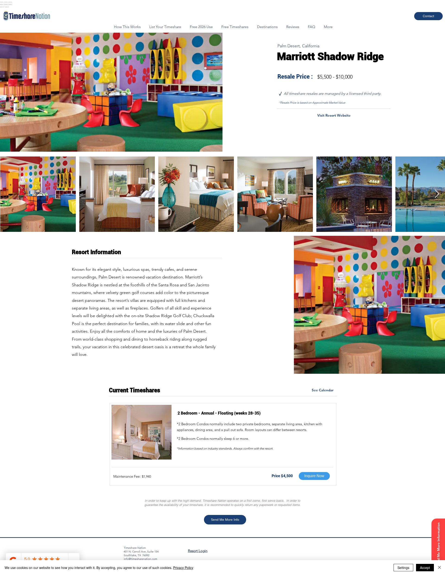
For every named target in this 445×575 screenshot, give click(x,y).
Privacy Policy (183, 567)
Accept (425, 567)
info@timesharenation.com (140, 559)
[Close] (439, 567)
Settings (403, 567)
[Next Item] (437, 193)
